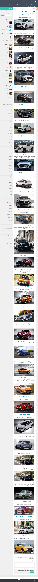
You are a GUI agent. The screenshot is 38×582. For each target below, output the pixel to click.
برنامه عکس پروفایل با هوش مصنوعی (5, 89)
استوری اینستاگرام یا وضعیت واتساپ (7, 196)
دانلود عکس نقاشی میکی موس (5, 66)
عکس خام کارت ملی (4, 101)
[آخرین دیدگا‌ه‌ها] (10, 19)
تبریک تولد (15, 4)
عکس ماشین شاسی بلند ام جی (31, 558)
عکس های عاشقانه (9, 214)
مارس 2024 (10, 141)
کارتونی (9, 4)
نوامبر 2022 (10, 162)
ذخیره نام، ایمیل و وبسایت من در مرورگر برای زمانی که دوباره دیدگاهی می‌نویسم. (25, 570)
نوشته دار (31, 4)
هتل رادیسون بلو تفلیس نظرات (5, 74)
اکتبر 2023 (10, 147)
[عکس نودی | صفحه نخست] (34, 2)
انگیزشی (20, 4)
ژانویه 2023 (10, 159)
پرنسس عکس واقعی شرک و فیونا (5, 33)
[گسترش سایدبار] (37, 8)
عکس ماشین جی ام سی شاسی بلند (19, 557)
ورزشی (5, 4)
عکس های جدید (33, 8)
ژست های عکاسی (9, 199)
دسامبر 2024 (10, 127)
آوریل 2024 (10, 139)
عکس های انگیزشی (9, 202)
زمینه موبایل (35, 6)
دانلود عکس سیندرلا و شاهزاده (5, 29)
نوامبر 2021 (10, 180)
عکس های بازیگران (9, 203)
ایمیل (33, 567)
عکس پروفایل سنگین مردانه (6, 236)
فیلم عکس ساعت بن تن (5, 85)
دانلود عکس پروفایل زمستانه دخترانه (5, 93)
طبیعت (22, 4)
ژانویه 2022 (10, 177)
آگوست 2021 (9, 185)
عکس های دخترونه (9, 211)
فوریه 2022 (10, 176)
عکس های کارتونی (6, 36)
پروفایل (34, 4)
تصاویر (10, 197)
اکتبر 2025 (10, 112)
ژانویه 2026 (10, 110)
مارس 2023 (10, 156)
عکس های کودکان (9, 219)
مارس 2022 (10, 174)
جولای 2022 (10, 168)
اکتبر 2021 (10, 182)
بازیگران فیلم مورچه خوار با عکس (4, 40)
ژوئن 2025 (10, 118)
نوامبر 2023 (10, 145)
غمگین (26, 4)
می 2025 (10, 119)
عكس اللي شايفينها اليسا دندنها (5, 55)
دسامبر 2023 (10, 144)
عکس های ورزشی (9, 223)
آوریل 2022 (10, 173)
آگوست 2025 (9, 115)
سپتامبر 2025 (9, 113)
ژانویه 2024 (10, 142)
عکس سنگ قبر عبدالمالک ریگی (7, 240)
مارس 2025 (10, 122)
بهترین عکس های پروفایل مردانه (5, 104)
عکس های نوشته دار (9, 220)
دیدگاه (33, 562)
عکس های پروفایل (6, 88)
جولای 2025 (10, 116)
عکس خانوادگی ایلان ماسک (6, 243)
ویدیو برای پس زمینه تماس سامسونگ (5, 22)
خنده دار (12, 4)
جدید (36, 4)
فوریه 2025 (10, 124)
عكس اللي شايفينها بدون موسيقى (5, 52)
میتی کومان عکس (6, 48)
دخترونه (32, 6)
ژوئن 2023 (10, 151)
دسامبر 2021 (10, 179)
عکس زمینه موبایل (6, 21)
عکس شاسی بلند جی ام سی (24, 557)
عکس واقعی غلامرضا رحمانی (6, 102)
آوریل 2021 (10, 191)
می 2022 (10, 171)
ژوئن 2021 (10, 188)
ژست (24, 4)
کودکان (7, 4)
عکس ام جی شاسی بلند (30, 557)
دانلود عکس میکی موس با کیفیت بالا (5, 44)
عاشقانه (29, 4)
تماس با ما (29, 6)
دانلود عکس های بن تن (5, 81)
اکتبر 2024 (10, 130)
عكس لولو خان (6, 70)
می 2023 (10, 153)
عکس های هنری (9, 222)
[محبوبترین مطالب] (6, 19)
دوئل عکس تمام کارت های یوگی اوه (5, 59)
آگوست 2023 (9, 150)
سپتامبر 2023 (9, 148)
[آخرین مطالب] (3, 19)
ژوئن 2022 (10, 170)
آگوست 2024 (9, 133)
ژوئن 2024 (10, 136)
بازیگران (17, 4)
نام (23, 567)
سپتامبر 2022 (9, 165)
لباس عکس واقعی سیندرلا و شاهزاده (5, 26)
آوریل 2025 (10, 121)
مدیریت (32, 13)
